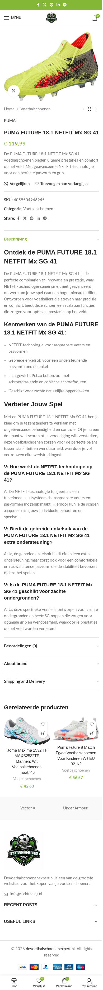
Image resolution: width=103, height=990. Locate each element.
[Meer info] (43, 733)
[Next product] (96, 109)
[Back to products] (89, 109)
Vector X (27, 808)
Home (9, 109)
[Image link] (24, 850)
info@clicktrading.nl (26, 894)
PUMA (10, 121)
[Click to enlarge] (14, 91)
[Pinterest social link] (51, 5)
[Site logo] (51, 18)
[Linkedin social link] (58, 5)
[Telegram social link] (64, 5)
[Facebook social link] (38, 5)
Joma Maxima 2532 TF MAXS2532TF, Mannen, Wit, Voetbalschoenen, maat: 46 (27, 761)
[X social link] (44, 5)
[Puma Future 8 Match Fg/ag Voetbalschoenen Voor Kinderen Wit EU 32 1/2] (76, 729)
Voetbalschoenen (35, 109)
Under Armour (75, 808)
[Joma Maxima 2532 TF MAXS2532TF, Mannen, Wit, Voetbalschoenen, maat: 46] (27, 731)
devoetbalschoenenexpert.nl (50, 949)
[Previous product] (83, 109)
